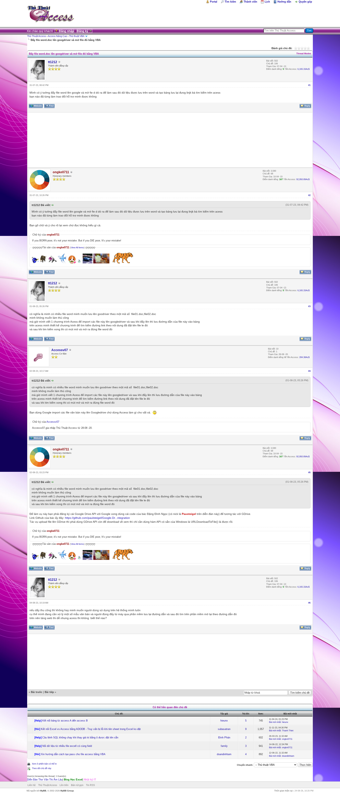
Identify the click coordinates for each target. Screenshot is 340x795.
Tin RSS (90, 785)
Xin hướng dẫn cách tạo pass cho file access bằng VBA (73, 754)
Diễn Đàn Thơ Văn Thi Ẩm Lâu (44, 779)
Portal (213, 1)
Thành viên (250, 1)
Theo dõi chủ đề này (41, 768)
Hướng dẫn (284, 1)
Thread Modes (303, 53)
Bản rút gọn (77, 785)
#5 (309, 472)
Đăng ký (82, 31)
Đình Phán (224, 737)
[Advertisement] (146, 139)
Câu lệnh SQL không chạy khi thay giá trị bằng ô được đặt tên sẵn (80, 737)
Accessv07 (59, 350)
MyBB (43, 790)
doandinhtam (224, 754)
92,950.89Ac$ (303, 179)
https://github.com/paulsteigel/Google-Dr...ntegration (97, 517)
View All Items (77, 247)
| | (61, 779)
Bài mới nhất (275, 722)
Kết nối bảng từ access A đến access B (65, 720)
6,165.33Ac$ (304, 69)
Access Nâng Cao (57, 36)
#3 (309, 306)
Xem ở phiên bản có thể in (44, 764)
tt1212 (52, 62)
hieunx (224, 720)
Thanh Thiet (287, 730)
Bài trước (36, 692)
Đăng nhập (66, 31)
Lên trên (64, 785)
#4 (309, 371)
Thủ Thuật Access (36, 36)
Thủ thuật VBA (76, 36)
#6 (309, 603)
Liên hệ (32, 785)
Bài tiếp (49, 692)
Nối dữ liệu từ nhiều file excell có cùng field (67, 745)
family (224, 745)
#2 (309, 195)
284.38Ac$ (304, 357)
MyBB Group (67, 790)
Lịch (267, 1)
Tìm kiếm (230, 1)
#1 (309, 85)
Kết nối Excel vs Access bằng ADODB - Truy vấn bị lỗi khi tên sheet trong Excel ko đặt (91, 729)
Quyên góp (305, 1)
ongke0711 (287, 739)
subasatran (224, 729)
